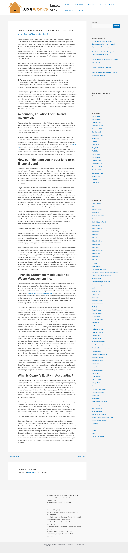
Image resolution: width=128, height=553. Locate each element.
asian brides (96, 266)
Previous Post (13, 456)
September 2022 (97, 173)
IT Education (96, 316)
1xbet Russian (96, 260)
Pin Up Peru (96, 383)
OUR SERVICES (93, 4)
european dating (97, 300)
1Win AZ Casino (97, 209)
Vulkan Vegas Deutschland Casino (103, 417)
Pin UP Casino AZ (97, 379)
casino (94, 288)
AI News (95, 263)
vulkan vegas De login (99, 414)
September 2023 (97, 135)
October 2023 (96, 132)
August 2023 (96, 138)
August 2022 (96, 176)
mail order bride (97, 326)
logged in (30, 472)
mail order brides (97, 329)
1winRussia (95, 231)
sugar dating (96, 405)
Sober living (96, 398)
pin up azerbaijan (97, 370)
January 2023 (96, 160)
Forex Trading (96, 310)
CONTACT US (82, 11)
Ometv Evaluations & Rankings (102, 67)
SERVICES (95, 395)
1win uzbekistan (97, 228)
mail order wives (97, 332)
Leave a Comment (24, 34)
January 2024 (96, 122)
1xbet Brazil (95, 238)
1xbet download (97, 241)
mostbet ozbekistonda (99, 354)
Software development (99, 402)
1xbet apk (95, 235)
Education (95, 297)
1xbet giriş (95, 247)
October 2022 (96, 170)
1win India (95, 219)
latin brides (95, 323)
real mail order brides (99, 389)
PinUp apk (95, 386)
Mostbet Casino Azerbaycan (101, 348)
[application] (84, 4)
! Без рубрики (96, 203)
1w (93, 206)
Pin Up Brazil (96, 373)
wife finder (95, 424)
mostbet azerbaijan (98, 345)
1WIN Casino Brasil (98, 216)
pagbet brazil (96, 367)
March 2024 (96, 116)
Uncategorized (97, 411)
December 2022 (97, 163)
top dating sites (97, 408)
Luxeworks (55, 7)
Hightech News (97, 313)
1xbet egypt (96, 244)
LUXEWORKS (78, 4)
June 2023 (95, 145)
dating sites (96, 294)
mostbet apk (96, 335)
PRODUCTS (69, 11)
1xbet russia (96, 257)
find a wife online (97, 304)
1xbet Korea (96, 254)
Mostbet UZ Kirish (98, 357)
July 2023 (95, 141)
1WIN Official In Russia (99, 222)
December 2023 (97, 126)
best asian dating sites (99, 269)
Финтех (94, 433)
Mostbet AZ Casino (98, 342)
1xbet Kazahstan (97, 250)
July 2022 (95, 179)
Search (94, 22)
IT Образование (97, 319)
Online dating (96, 364)
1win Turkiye (96, 225)
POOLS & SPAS (109, 4)
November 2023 (97, 129)
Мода (94, 430)
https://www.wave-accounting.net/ (40, 293)
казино (94, 427)
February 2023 (96, 157)
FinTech (94, 307)
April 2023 (95, 151)
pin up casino (96, 376)
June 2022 (95, 182)
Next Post (82, 456)
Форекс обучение (98, 436)
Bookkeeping (36, 34)
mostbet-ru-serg (97, 360)
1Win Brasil (95, 212)
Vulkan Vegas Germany (99, 421)
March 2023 (96, 154)
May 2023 (95, 148)
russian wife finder (98, 392)
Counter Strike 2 (97, 291)
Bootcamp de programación (101, 285)
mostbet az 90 (96, 338)
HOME (67, 4)
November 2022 (97, 167)
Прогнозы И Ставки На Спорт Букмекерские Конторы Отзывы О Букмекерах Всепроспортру (103, 44)
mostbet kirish (96, 351)
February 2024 (96, 119)
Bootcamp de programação (101, 282)
